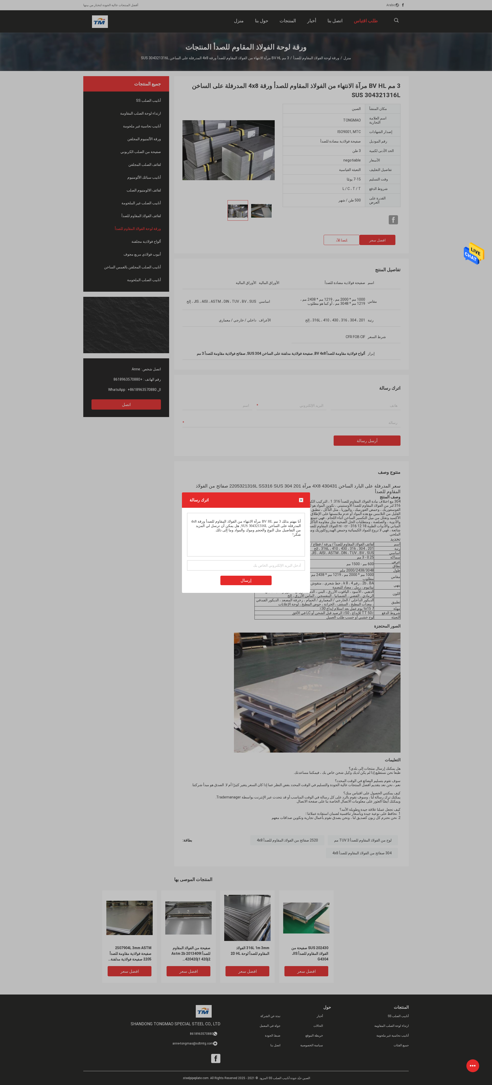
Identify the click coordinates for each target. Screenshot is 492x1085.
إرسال (246, 580)
